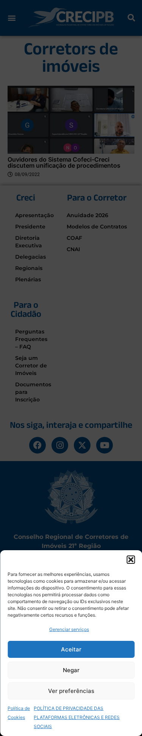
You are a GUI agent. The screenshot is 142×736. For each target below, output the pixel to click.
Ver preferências (71, 690)
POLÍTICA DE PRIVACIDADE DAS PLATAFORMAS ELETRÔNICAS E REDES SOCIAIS (77, 717)
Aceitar (71, 649)
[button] (130, 559)
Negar (71, 670)
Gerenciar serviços (69, 629)
